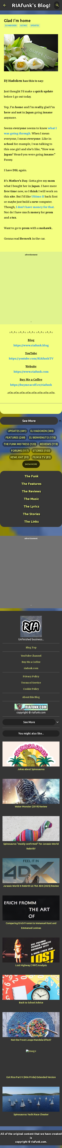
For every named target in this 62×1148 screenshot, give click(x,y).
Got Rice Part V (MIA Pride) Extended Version (31, 1077)
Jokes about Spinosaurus (31, 769)
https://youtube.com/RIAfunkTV (31, 358)
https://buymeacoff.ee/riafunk (31, 384)
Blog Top (31, 647)
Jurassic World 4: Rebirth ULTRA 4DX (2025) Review (31, 886)
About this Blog (31, 697)
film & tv (39, 457)
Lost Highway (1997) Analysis (31, 965)
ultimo (23, 25)
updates (35, 25)
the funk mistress (16, 444)
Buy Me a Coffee (31, 662)
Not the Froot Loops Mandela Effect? (31, 1040)
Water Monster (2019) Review (31, 806)
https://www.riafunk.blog (31, 345)
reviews (45, 444)
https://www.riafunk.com (31, 371)
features (12, 437)
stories (38, 450)
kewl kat (17, 457)
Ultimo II (37, 196)
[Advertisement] (31, 288)
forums (16, 450)
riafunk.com (31, 668)
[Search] (57, 5)
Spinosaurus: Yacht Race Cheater (31, 1114)
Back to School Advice (31, 1002)
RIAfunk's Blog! (31, 5)
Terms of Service (31, 682)
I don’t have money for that (35, 207)
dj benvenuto (39, 437)
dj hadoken (11, 25)
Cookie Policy (31, 688)
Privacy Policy (31, 676)
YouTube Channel (31, 655)
